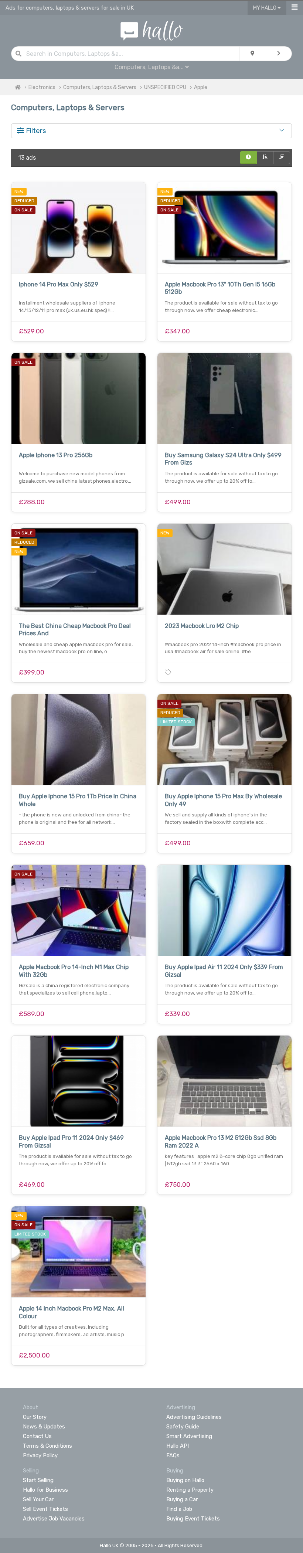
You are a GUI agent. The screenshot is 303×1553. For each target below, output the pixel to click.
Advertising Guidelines (194, 1417)
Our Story (35, 1417)
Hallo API (177, 1445)
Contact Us (37, 1436)
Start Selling (38, 1480)
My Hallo (265, 8)
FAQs (173, 1455)
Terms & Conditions (47, 1445)
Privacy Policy (40, 1455)
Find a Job (179, 1509)
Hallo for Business (45, 1489)
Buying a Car (182, 1499)
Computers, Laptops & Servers (99, 87)
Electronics (41, 87)
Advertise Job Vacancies (54, 1518)
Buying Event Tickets (193, 1518)
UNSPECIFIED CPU (165, 87)
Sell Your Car (38, 1499)
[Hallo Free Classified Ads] (151, 30)
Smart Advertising (189, 1436)
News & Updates (44, 1426)
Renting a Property (190, 1489)
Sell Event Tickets (45, 1509)
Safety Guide (182, 1426)
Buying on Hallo (185, 1480)
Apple (200, 87)
